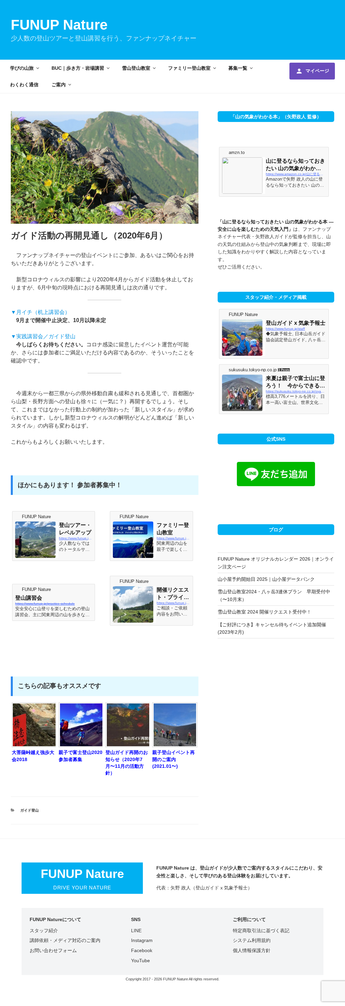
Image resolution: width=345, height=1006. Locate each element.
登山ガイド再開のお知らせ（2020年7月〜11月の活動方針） (126, 762)
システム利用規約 (252, 940)
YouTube (140, 960)
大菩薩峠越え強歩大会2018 (33, 756)
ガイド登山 (29, 810)
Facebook (141, 950)
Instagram (142, 940)
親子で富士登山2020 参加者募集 (80, 756)
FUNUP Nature (59, 25)
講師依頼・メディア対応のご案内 (65, 940)
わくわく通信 (24, 84)
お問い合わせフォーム (53, 950)
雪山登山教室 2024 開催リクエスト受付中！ (264, 612)
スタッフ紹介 (44, 930)
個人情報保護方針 (252, 950)
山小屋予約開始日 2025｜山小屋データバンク (266, 579)
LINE (136, 930)
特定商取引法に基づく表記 (261, 930)
